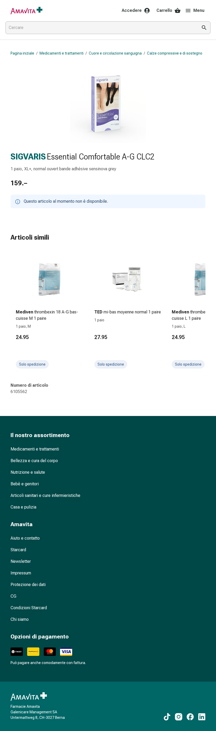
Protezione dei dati (28, 584)
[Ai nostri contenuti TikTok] (167, 716)
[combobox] (101, 27)
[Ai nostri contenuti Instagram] (178, 716)
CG (13, 596)
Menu (198, 10)
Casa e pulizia (23, 507)
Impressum (21, 572)
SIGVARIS (28, 157)
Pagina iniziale (22, 53)
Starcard (18, 549)
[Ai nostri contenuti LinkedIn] (201, 716)
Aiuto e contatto (25, 538)
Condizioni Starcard (29, 607)
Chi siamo (20, 619)
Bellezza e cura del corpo (34, 460)
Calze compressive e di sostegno (174, 53)
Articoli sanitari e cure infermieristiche (45, 495)
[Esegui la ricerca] (204, 27)
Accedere (132, 10)
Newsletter (21, 561)
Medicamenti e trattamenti (62, 53)
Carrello (164, 10)
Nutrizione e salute (28, 472)
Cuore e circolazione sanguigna (115, 53)
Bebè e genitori (25, 483)
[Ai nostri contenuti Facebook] (190, 716)
